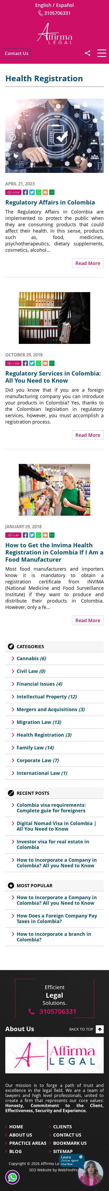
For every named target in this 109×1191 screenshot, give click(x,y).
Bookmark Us (70, 1143)
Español (65, 5)
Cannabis (31, 658)
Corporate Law (37, 760)
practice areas (27, 1143)
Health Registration (44, 735)
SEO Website (40, 1169)
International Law (42, 773)
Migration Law (39, 722)
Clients (62, 1127)
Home (16, 1127)
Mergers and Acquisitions (50, 709)
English (43, 5)
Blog (15, 1151)
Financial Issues (39, 684)
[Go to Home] (54, 33)
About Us (20, 1135)
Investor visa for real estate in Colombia (53, 844)
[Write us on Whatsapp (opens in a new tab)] (12, 1177)
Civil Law (31, 671)
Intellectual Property (46, 696)
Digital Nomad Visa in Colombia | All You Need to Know (57, 826)
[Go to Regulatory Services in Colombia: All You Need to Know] (54, 318)
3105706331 (57, 13)
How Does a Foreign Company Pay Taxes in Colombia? (57, 918)
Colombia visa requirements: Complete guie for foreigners (51, 808)
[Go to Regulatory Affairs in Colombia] (54, 136)
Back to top (81, 1029)
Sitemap (63, 1151)
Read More (87, 263)
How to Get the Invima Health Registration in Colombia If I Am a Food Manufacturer (54, 552)
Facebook (25, 192)
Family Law (35, 747)
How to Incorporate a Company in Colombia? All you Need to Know (57, 863)
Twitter (32, 192)
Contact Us (16, 53)
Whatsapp (38, 192)
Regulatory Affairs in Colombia (50, 202)
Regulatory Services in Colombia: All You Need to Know (53, 377)
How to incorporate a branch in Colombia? (54, 937)
